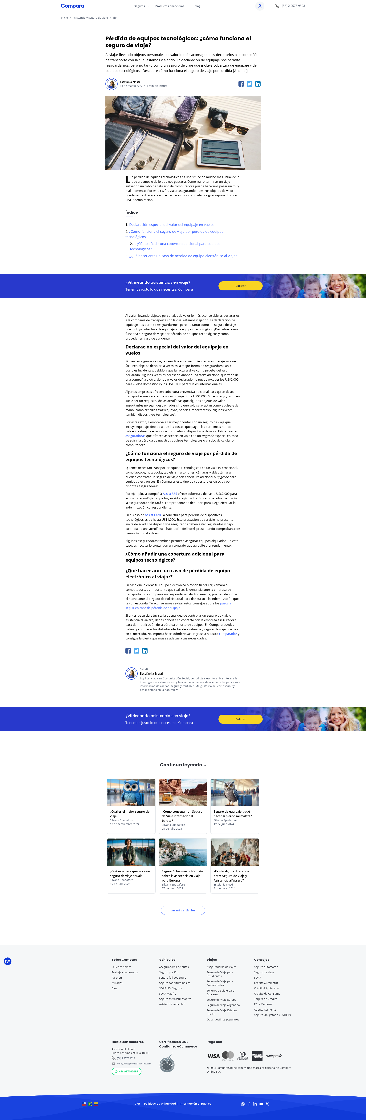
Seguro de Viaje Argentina (223, 1005)
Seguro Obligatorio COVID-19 (272, 1015)
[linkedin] (258, 84)
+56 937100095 (128, 1071)
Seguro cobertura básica (174, 983)
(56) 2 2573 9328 (126, 1058)
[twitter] (249, 84)
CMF (137, 1104)
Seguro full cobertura (172, 977)
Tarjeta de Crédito (265, 999)
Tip (115, 17)
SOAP (257, 977)
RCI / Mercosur (263, 1004)
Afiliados (117, 983)
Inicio (64, 17)
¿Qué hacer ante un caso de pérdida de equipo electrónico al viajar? (183, 255)
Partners (117, 977)
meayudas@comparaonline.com (133, 1063)
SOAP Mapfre (167, 993)
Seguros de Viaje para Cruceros (220, 992)
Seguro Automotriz (266, 967)
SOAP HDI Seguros (170, 988)
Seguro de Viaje (264, 972)
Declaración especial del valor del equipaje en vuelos (171, 224)
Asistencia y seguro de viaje (90, 17)
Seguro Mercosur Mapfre (175, 999)
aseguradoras (135, 436)
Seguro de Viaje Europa (221, 999)
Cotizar (240, 286)
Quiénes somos (121, 967)
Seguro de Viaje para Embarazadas (220, 983)
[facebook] (241, 84)
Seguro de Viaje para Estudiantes (220, 974)
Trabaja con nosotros (125, 972)
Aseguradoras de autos (174, 967)
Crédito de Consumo (267, 993)
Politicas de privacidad (160, 1104)
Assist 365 (170, 494)
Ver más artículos (183, 910)
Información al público (196, 1104)
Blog (114, 988)
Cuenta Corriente (265, 1009)
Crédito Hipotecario (266, 988)
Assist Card (153, 515)
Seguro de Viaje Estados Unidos (222, 1012)
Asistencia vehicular (172, 1004)
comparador (228, 634)
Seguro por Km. (169, 972)
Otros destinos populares (223, 1019)
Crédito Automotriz (266, 983)
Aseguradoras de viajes (221, 967)
